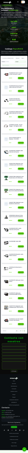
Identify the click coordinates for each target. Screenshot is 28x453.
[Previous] (22, 331)
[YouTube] (16, 430)
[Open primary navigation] (18, 2)
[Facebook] (4, 430)
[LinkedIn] (20, 430)
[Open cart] (24, 449)
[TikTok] (12, 430)
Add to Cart (21, 78)
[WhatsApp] (24, 430)
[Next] (24, 331)
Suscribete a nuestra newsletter (8, 417)
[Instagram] (8, 430)
